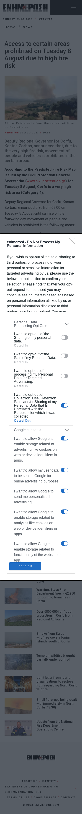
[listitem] (41, 324)
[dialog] (41, 407)
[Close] (73, 242)
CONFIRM (25, 566)
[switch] (64, 337)
